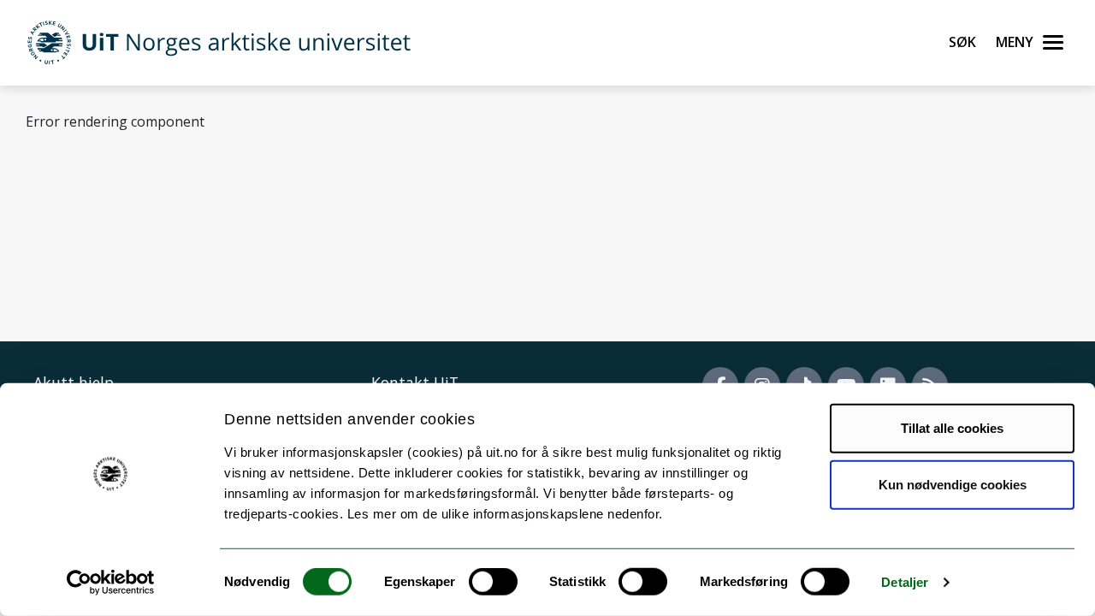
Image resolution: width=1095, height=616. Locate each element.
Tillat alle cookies (952, 428)
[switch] (493, 581)
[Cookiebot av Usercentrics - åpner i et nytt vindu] (111, 582)
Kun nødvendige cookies (953, 484)
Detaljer (904, 582)
